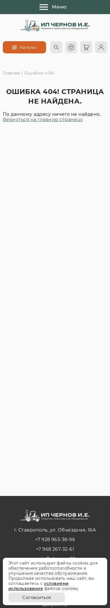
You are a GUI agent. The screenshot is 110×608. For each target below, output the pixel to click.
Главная (11, 73)
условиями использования (38, 586)
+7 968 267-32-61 (55, 549)
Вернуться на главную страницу (43, 119)
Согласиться (36, 597)
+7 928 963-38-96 (55, 539)
